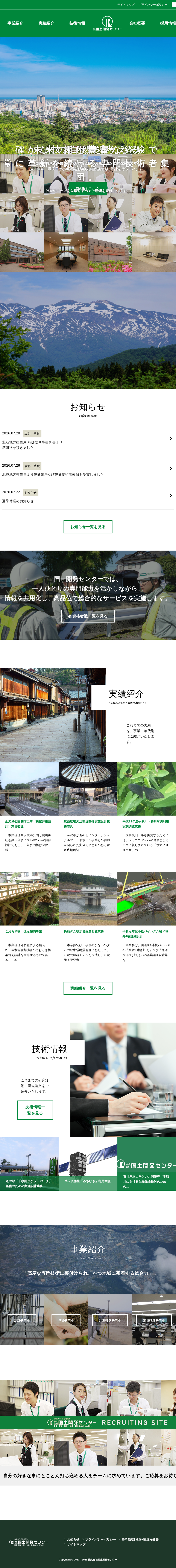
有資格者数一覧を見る (88, 616)
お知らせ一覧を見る (88, 527)
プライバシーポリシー (153, 4)
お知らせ (73, 1539)
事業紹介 (15, 23)
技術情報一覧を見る (35, 1110)
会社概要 (137, 23)
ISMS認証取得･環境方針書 (140, 1539)
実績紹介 (46, 23)
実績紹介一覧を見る (88, 988)
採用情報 (168, 23)
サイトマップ (126, 4)
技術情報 (77, 23)
